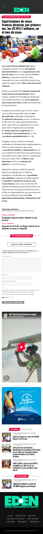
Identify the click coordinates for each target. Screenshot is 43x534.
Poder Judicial (10, 522)
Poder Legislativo (32, 519)
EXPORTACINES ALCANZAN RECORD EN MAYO (19, 211)
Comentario (7, 256)
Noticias (10, 516)
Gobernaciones (34, 522)
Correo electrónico (9, 281)
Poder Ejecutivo (21, 516)
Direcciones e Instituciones (16, 519)
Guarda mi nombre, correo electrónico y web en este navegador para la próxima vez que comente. (20, 291)
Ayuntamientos (22, 522)
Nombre (5, 275)
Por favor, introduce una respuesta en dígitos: (18, 294)
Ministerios (32, 516)
